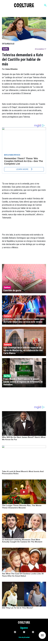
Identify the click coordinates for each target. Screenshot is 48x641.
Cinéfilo (5, 49)
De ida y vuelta (37, 635)
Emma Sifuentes (11, 69)
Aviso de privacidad (24, 637)
